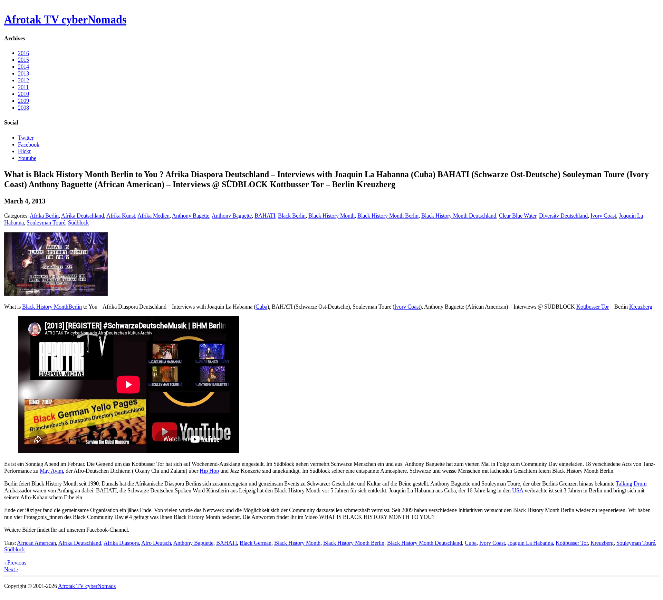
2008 (23, 107)
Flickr (24, 151)
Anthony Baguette (232, 215)
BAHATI (264, 215)
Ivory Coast (603, 215)
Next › (11, 569)
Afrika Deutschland (82, 215)
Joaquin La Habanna (530, 542)
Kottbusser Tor (592, 306)
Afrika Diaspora (121, 542)
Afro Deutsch (156, 542)
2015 (23, 60)
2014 (23, 66)
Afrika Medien (153, 215)
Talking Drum (631, 483)
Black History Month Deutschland (458, 215)
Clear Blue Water (517, 215)
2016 (23, 53)
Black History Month (331, 215)
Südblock (78, 222)
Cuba (261, 306)
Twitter (25, 137)
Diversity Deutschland (563, 215)
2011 (23, 87)
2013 (23, 73)
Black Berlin (292, 215)
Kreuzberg (640, 306)
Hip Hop (209, 470)
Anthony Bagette (190, 215)
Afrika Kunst (120, 215)
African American (36, 542)
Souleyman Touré (46, 222)
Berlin (75, 306)
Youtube (27, 157)
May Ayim (51, 470)
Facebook (28, 144)
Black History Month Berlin (388, 215)
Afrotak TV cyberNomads (65, 20)
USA (517, 490)
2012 (23, 80)
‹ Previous (15, 562)
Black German (255, 542)
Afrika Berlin (44, 215)
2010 (23, 94)
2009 (23, 101)
